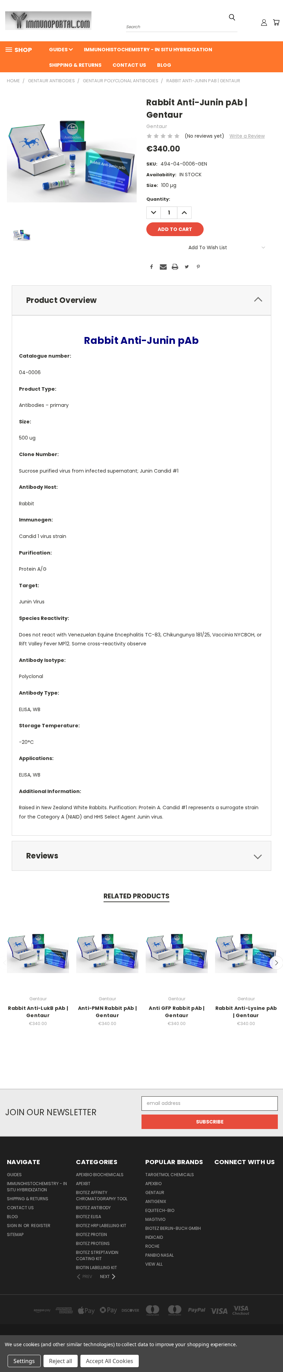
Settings (24, 1361)
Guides (59, 49)
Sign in (15, 1225)
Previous (272, 1350)
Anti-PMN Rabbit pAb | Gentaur (107, 1012)
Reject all (60, 1361)
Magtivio (155, 1219)
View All (154, 1264)
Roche (152, 1246)
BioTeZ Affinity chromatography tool (101, 1196)
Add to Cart (38, 955)
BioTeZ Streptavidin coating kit (97, 1255)
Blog (164, 65)
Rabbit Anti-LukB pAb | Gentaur (38, 1012)
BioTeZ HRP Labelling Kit (101, 1225)
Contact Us (129, 65)
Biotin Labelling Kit (96, 1267)
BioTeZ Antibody (93, 1208)
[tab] (141, 300)
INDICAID (154, 1237)
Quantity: (158, 199)
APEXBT (83, 1183)
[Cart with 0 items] (276, 22)
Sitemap (15, 1234)
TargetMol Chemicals (169, 1175)
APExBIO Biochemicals (100, 1175)
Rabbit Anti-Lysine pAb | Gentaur (246, 1012)
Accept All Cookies (109, 1361)
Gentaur (154, 1192)
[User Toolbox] (264, 22)
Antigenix (155, 1201)
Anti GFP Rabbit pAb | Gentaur (176, 1012)
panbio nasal (159, 1255)
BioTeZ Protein (91, 1234)
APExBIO (153, 1183)
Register (40, 1225)
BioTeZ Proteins (93, 1243)
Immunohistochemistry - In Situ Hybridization (148, 49)
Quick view (38, 942)
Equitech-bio (159, 1210)
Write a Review (247, 136)
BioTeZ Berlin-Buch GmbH (173, 1228)
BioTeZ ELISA (88, 1217)
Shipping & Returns (75, 65)
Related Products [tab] (136, 896)
